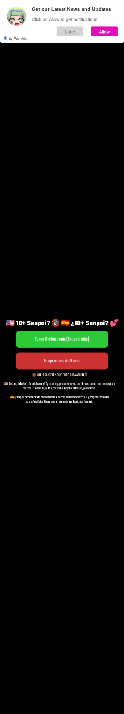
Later (70, 31)
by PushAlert (19, 38)
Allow (104, 31)
